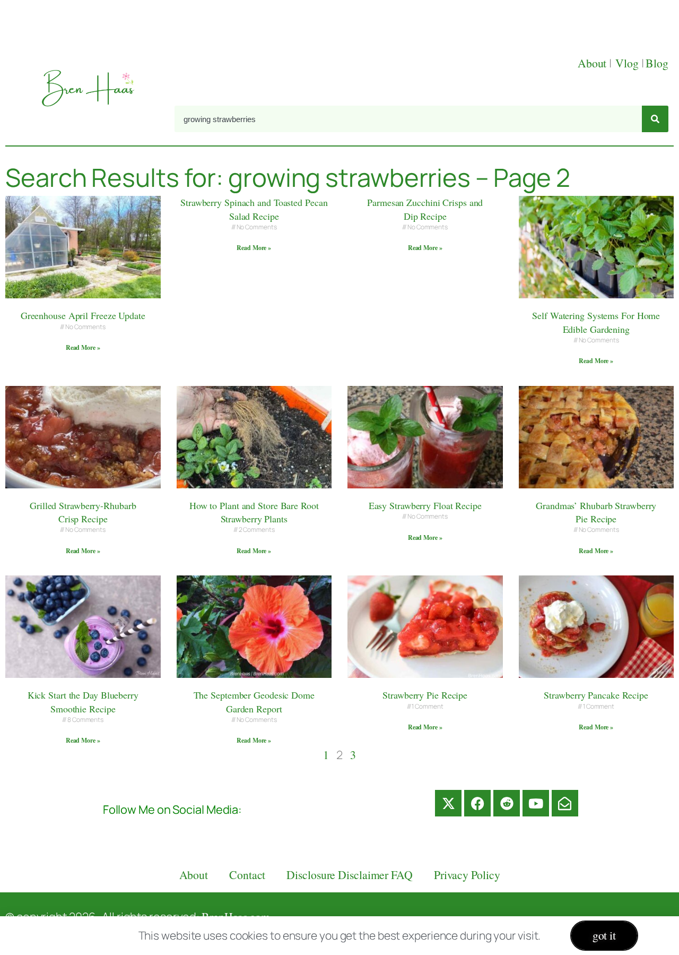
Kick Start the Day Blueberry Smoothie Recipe (83, 702)
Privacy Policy (467, 874)
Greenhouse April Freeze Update (83, 315)
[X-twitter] (448, 803)
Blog (657, 63)
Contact (247, 874)
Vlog (628, 63)
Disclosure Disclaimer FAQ (349, 874)
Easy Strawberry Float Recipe (425, 505)
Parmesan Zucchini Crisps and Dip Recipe (425, 209)
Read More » (83, 347)
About (593, 63)
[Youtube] (536, 803)
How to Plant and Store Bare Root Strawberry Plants (254, 512)
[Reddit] (506, 803)
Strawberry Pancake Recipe (596, 695)
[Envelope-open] (565, 803)
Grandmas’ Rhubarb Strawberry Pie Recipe (596, 512)
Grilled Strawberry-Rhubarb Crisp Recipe (83, 512)
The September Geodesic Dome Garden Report (254, 702)
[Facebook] (477, 803)
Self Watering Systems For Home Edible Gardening (596, 322)
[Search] (655, 119)
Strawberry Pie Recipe (424, 695)
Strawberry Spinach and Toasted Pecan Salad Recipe (253, 209)
